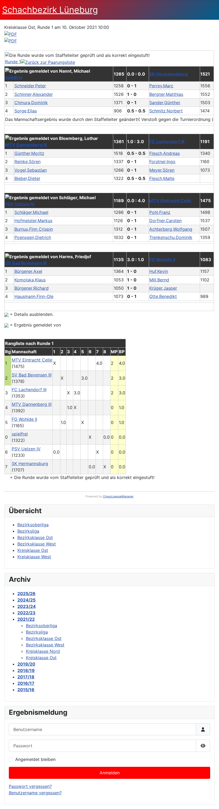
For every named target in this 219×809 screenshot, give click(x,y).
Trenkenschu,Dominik (170, 237)
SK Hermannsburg (168, 74)
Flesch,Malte (161, 178)
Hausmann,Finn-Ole (33, 296)
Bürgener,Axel (28, 271)
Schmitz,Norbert (166, 110)
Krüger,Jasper (163, 288)
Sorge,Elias (25, 110)
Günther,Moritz (29, 153)
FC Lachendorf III (166, 141)
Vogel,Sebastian (30, 170)
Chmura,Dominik (31, 102)
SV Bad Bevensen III (25, 263)
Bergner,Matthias (166, 94)
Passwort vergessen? (30, 786)
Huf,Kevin (158, 271)
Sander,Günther (164, 102)
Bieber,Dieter (27, 178)
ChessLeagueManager (118, 496)
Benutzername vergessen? (35, 792)
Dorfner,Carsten (165, 220)
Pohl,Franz (159, 212)
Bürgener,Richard (31, 288)
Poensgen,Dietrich (32, 237)
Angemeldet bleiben (35, 759)
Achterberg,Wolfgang (170, 229)
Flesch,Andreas (164, 153)
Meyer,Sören (161, 170)
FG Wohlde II (162, 259)
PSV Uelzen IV (20, 204)
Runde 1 (13, 61)
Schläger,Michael (31, 212)
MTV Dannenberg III (26, 144)
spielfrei (13, 77)
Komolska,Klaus (30, 279)
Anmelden (110, 772)
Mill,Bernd (159, 279)
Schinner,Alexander (33, 94)
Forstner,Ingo (162, 161)
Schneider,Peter (30, 85)
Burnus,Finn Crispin (33, 229)
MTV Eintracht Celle (170, 200)
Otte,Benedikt (163, 296)
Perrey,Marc (161, 85)
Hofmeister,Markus (33, 220)
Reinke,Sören (27, 161)
